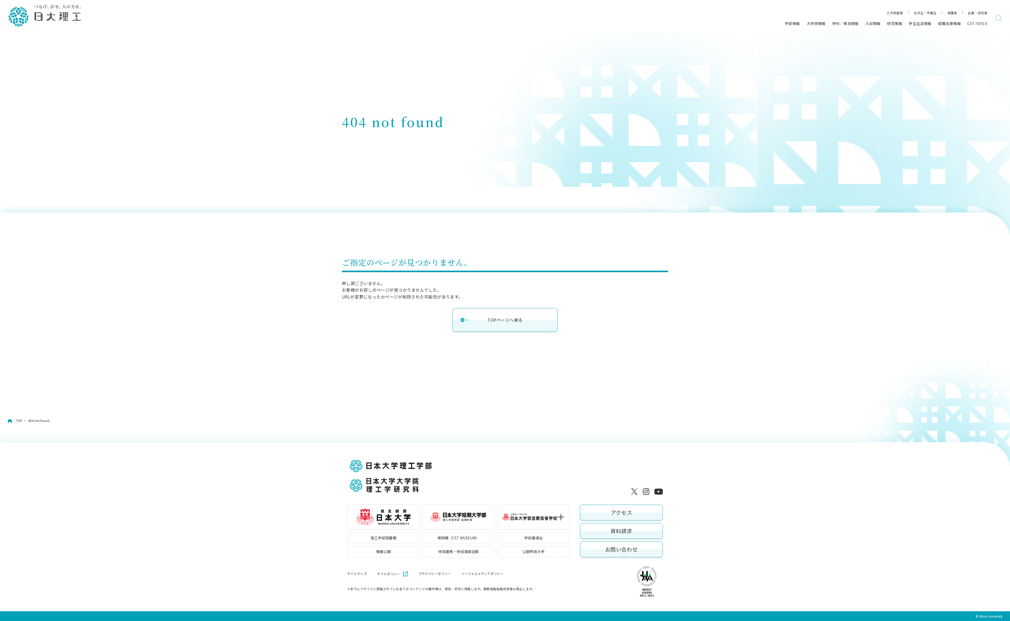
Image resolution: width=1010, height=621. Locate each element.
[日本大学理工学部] (44, 16)
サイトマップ (357, 574)
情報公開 (383, 551)
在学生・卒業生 (925, 13)
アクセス (621, 512)
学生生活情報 (920, 23)
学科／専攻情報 (845, 23)
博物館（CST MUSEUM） (458, 537)
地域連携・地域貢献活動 (458, 551)
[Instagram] (647, 492)
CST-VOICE (977, 23)
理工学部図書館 (383, 537)
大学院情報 (816, 23)
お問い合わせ (621, 549)
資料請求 (621, 531)
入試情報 (873, 23)
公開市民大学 (533, 551)
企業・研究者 (977, 13)
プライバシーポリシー (434, 574)
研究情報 (894, 23)
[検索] (998, 18)
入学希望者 (895, 13)
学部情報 (792, 23)
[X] (635, 492)
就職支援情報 (949, 23)
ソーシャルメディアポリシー (482, 574)
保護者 (952, 13)
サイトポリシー (388, 574)
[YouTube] (658, 492)
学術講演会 (533, 537)
